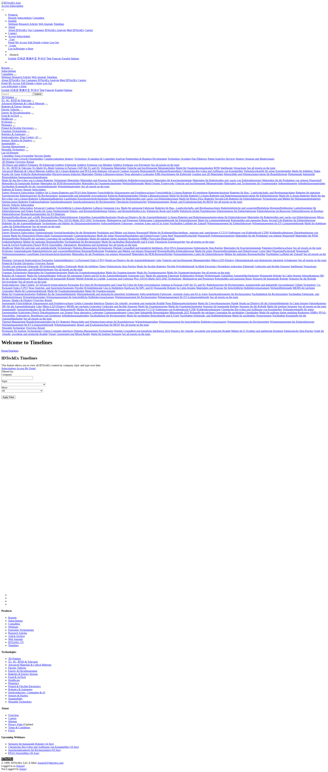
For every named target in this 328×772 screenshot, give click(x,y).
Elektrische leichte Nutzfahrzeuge (198, 211)
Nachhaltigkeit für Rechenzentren (83, 241)
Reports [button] (5, 67)
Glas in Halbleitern (113, 287)
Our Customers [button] (29, 80)
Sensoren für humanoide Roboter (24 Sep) (31, 743)
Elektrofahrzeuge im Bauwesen (274, 211)
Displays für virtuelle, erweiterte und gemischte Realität (135, 303)
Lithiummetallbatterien (51, 198)
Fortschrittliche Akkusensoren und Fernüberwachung (126, 192)
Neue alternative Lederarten (139, 174)
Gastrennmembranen (85, 235)
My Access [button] (14, 83)
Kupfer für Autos (11, 174)
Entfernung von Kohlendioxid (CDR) (248, 232)
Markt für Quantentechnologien (184, 272)
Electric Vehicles (10, 109)
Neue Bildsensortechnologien (181, 303)
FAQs (11, 730)
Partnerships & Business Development (146, 158)
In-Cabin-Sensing (291, 275)
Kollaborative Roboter (192, 275)
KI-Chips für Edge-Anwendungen (141, 284)
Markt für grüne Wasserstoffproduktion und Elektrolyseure (128, 235)
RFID (217, 168)
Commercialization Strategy (59, 158)
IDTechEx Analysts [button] (48, 80)
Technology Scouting (179, 158)
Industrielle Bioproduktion (154, 312)
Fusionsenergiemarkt (62, 235)
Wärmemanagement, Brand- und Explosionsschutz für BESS (180, 201)
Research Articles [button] (21, 77)
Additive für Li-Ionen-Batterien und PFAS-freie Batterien (76, 171)
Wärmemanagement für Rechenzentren (136, 297)
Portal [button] (4, 83)
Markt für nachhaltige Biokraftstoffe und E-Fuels (127, 241)
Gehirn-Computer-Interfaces (89, 303)
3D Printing (7, 97)
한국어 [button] (35, 90)
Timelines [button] (52, 77)
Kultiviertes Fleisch (30, 244)
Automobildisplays (63, 260)
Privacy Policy (16, 724)
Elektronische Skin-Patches (208, 248)
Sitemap (12, 721)
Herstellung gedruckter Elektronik (235, 266)
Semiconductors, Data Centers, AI (19, 137)
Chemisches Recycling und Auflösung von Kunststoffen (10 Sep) (43, 747)
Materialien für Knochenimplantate (173, 180)
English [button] (5, 90)
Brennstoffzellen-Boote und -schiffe (21, 217)
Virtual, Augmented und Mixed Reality (69, 334)
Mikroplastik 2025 (179, 312)
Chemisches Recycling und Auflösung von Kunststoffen (212, 171)
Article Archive (16, 636)
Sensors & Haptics (18, 695)
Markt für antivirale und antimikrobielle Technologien (43, 248)
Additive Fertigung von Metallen (94, 164)
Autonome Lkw (111, 208)
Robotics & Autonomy (13, 134)
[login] (22, 769)
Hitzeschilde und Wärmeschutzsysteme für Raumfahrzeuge (255, 174)
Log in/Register (16, 48)
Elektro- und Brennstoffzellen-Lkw (127, 211)
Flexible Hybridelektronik (181, 266)
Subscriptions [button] (8, 71)
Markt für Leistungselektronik (214, 220)
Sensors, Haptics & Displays (16, 140)
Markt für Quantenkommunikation (194, 168)
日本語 (21, 58)
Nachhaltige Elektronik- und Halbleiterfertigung (27, 269)
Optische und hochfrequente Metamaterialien (151, 168)
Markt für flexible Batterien (184, 195)
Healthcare (7, 118)
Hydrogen (6, 121)
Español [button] (59, 90)
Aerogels (134, 171)
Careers (89, 30)
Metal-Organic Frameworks (159, 183)
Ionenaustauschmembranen (32, 177)
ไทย (48, 58)
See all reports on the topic (165, 164)
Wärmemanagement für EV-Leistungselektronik (278, 223)
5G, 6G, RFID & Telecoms (16, 100)
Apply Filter (8, 397)
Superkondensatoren (61, 201)
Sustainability (8, 143)
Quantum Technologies (13, 131)
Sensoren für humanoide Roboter (270, 278)
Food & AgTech (10, 115)
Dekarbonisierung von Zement (56, 312)
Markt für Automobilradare (41, 275)
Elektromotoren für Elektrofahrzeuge (236, 211)
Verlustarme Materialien (113, 168)
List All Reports (9, 152)
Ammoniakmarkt (44, 232)
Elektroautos (146, 220)
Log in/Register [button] (9, 86)
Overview (13, 715)
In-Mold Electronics (206, 266)
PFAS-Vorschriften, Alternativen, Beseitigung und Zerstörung (75, 244)
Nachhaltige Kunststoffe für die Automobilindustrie (29, 186)
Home (4, 350)
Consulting (38, 17)
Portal (11, 42)
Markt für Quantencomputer (121, 272)
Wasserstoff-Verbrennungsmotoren (216, 235)
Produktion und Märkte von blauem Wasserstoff (123, 232)
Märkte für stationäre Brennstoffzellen (43, 241)
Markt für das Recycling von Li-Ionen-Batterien (27, 180)
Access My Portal (26, 368)
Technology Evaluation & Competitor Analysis (99, 158)
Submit (37, 94)
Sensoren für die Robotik (302, 278)
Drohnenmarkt (61, 211)
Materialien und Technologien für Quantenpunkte (250, 183)
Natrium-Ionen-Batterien (15, 201)
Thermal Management (13, 146)
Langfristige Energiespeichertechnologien (86, 198)
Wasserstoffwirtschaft (185, 235)
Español (66, 58)
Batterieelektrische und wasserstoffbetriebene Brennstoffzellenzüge (257, 208)
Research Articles (28, 24)
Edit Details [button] (27, 83)
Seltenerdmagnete (287, 183)
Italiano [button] (68, 90)
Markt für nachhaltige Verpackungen (252, 315)
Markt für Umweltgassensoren (214, 303)
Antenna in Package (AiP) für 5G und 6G (77, 168)
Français (56, 58)
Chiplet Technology (305, 284)
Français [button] (49, 90)
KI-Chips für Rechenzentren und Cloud (101, 284)
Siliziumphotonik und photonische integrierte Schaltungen (266, 260)
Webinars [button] (6, 77)
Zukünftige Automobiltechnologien (98, 217)
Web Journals (45, 24)
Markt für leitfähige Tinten (306, 171)
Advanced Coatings (118, 171)
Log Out (54, 42)
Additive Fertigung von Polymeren (131, 164)
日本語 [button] (14, 90)
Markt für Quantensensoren (151, 272)
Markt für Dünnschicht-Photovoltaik (30, 235)
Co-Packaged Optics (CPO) (89, 260)
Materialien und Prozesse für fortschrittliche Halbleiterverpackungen (117, 180)
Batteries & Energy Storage (16, 106)
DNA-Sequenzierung (181, 248)
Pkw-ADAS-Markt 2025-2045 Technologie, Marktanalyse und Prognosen (98, 220)
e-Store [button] (38, 83)
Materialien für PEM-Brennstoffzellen (60, 183)
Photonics (6, 125)
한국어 (42, 58)
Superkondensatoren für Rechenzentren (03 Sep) (34, 750)
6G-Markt (49, 168)
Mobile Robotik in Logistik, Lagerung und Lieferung (104, 278)
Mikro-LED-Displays (222, 260)
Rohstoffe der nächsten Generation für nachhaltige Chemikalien (54, 238)
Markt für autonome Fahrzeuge (137, 208)
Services (6, 158)
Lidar (158, 260)
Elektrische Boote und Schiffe (163, 211)
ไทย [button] (42, 90)
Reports (12, 17)
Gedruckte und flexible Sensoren (272, 266)
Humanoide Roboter (271, 275)
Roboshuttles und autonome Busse (249, 220)
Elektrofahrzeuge (11, 214)
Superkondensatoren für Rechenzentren (94, 201)
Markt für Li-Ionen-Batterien (294, 195)
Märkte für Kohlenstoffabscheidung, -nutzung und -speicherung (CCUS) (188, 232)
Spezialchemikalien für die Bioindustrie (75, 232)
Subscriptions (24, 17)
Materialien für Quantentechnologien (101, 183)
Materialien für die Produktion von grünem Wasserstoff (292, 180)
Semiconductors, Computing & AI (26, 692)
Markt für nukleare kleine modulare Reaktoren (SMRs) (119, 238)
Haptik (234, 303)
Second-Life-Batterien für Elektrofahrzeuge (238, 198)
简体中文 (31, 58)
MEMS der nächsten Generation (83, 306)
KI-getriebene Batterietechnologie (211, 192)
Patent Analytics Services (221, 158)
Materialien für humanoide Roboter (21, 183)
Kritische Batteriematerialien (36, 174)
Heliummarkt (295, 174)
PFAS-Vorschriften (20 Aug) (23, 753)
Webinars (13, 24)
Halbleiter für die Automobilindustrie (21, 223)
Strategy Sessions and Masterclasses (255, 158)
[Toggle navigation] (2, 9)
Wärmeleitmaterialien (69, 186)
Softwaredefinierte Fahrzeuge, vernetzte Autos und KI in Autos (135, 223)
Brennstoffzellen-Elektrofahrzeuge (59, 217)
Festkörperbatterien (39, 201)
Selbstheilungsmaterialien (311, 183)
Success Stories (42, 155)
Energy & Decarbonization (15, 112)
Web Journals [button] (39, 77)
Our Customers (36, 30)
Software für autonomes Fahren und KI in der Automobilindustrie (92, 275)
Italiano (75, 58)
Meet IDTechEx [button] (68, 80)
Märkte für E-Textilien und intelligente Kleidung (257, 331)
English (12, 58)
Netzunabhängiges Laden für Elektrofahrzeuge (32, 220)
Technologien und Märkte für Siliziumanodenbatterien (291, 198)
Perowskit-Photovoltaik (162, 238)
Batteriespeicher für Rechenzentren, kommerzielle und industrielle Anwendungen (63, 195)
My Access (21, 42)
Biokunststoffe (148, 171)
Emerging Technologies (21, 629)
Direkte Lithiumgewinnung (109, 174)
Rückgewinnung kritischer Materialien (73, 174)
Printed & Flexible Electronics (17, 128)
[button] (13, 14)
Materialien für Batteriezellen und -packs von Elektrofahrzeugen (227, 180)
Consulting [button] (7, 74)
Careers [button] (82, 80)
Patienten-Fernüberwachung (277, 248)
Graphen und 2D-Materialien (207, 174)
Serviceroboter (10, 281)
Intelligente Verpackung (233, 168)
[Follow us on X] (167, 501)
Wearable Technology (13, 149)
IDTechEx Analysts (55, 30)
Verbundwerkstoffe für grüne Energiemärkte (267, 171)
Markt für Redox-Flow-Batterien (196, 198)
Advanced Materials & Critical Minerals (22, 103)
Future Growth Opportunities (27, 158)
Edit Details (34, 42)
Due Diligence (199, 158)
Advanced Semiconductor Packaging (33, 260)
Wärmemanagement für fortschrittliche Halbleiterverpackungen (80, 297)
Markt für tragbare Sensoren (282, 306)
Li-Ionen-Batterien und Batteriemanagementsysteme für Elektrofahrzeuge (238, 195)
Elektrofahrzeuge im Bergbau (307, 211)
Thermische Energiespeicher (131, 201)
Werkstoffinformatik (133, 183)
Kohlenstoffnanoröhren (169, 171)
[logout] (20, 765)
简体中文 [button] (24, 90)
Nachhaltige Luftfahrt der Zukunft (188, 223)
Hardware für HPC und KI (138, 287)
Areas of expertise (24, 155)
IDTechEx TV (16, 642)
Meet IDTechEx (75, 30)
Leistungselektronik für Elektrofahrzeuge (175, 220)
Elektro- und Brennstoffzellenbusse (88, 211)
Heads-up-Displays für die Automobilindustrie (142, 217)
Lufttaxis (97, 208)
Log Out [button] (47, 83)
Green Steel (166, 235)
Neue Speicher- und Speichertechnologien (51, 287)
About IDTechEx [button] (10, 80)
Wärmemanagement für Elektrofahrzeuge (229, 223)
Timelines (59, 24)
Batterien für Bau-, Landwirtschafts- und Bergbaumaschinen (262, 192)
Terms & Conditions (19, 727)
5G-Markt (37, 168)
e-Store (45, 42)
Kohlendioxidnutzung (281, 232)
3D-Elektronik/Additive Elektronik (57, 164)
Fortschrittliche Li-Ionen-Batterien (173, 192)
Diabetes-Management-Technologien (92, 248)
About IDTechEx (17, 30)
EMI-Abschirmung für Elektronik (173, 174)
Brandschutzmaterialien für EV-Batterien (43, 214)
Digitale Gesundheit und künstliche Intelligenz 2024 (141, 248)
